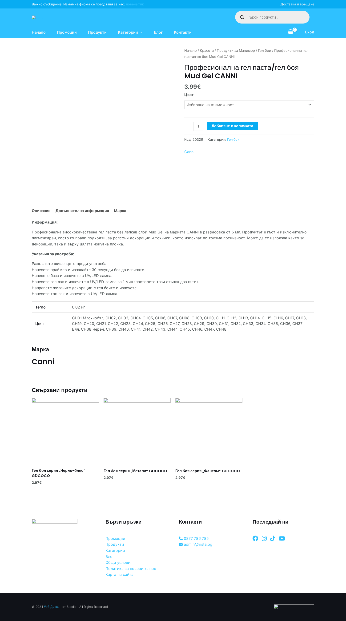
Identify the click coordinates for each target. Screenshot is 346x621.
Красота (207, 50)
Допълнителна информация (82, 210)
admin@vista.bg (197, 544)
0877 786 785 (196, 538)
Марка (120, 210)
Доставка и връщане (297, 4)
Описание (41, 210)
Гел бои (264, 50)
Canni (189, 151)
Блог (158, 32)
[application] (140, 32)
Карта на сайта (119, 574)
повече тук (135, 4)
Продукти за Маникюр (236, 50)
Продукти (97, 32)
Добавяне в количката (232, 126)
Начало (39, 32)
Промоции (67, 32)
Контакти (183, 32)
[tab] (41, 211)
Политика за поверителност (131, 568)
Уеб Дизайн (52, 607)
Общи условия (119, 562)
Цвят (189, 94)
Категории (128, 32)
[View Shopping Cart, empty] (290, 32)
